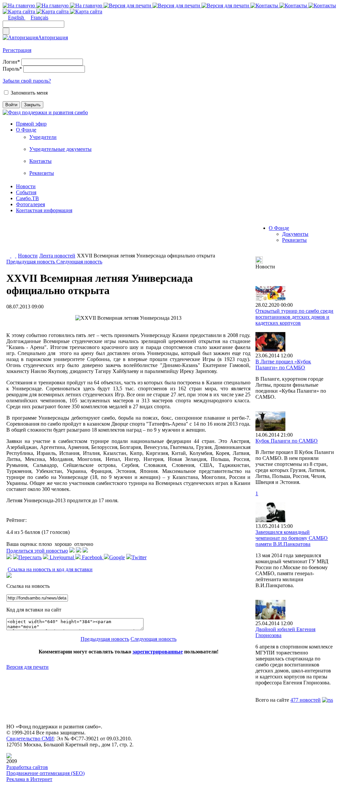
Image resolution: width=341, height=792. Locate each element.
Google (117, 557)
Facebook (92, 557)
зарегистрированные (158, 651)
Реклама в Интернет (29, 779)
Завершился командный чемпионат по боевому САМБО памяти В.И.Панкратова (291, 538)
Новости (26, 186)
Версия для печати (27, 667)
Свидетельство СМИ (30, 738)
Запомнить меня (29, 93)
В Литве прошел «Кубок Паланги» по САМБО (283, 364)
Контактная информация (44, 210)
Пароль (12, 69)
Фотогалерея (30, 204)
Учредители (43, 137)
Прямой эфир (31, 124)
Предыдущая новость (31, 261)
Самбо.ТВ (27, 198)
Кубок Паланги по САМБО (286, 441)
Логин (11, 62)
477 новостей (305, 700)
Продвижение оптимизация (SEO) (45, 773)
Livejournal (61, 557)
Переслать (30, 557)
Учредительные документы (60, 149)
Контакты (40, 161)
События (26, 192)
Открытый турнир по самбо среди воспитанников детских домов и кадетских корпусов (294, 317)
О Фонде (26, 130)
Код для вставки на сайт (33, 609)
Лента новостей (57, 255)
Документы (295, 234)
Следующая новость (79, 261)
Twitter (139, 557)
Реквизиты (41, 173)
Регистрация (17, 50)
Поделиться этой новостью (37, 551)
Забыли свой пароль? (27, 81)
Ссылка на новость (28, 586)
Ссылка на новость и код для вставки (50, 569)
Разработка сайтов (27, 767)
